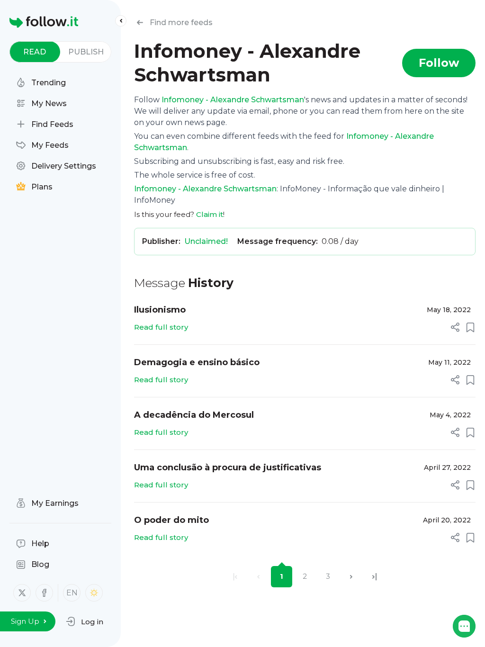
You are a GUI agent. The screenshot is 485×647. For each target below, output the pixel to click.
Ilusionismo (160, 310)
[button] (84, 621)
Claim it (209, 214)
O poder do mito (171, 520)
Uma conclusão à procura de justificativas (227, 467)
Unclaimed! (206, 241)
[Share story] (455, 327)
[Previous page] (258, 576)
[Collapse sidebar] (120, 21)
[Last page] (374, 576)
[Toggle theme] (94, 592)
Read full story (161, 327)
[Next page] (351, 576)
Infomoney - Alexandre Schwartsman (233, 99)
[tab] (34, 52)
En (72, 592)
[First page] (235, 576)
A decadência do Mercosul (194, 415)
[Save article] (470, 327)
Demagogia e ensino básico (197, 362)
